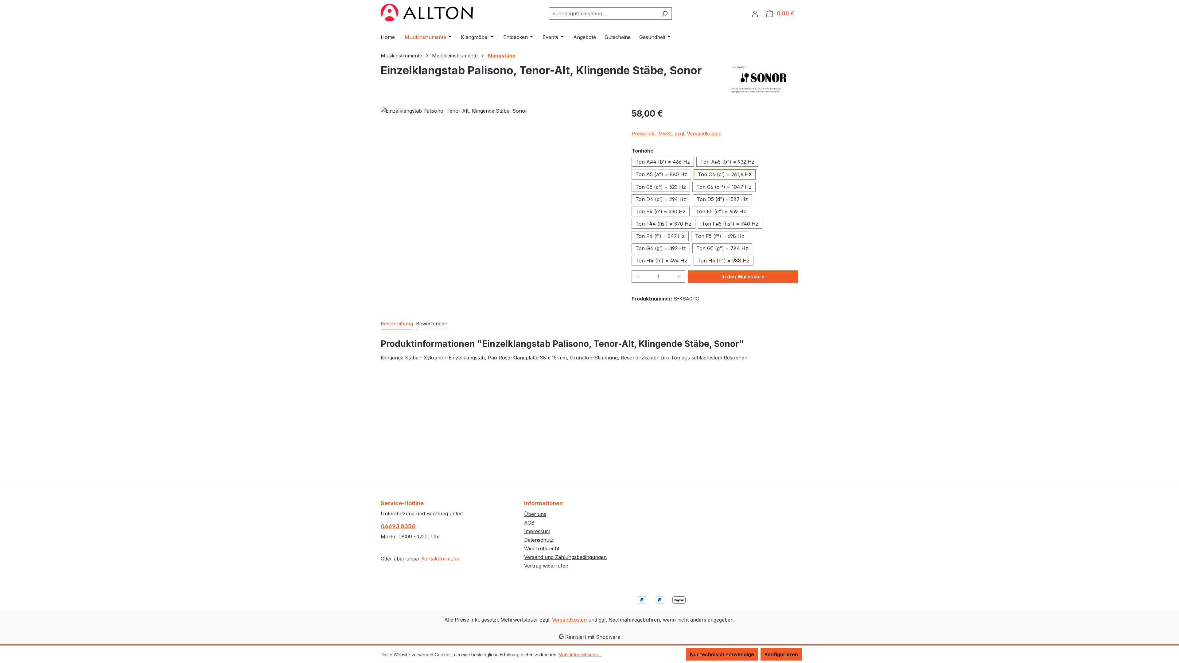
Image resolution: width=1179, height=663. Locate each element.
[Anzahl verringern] (638, 276)
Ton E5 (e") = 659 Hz (721, 211)
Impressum (537, 531)
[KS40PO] (500, 173)
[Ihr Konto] (755, 13)
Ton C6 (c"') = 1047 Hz (724, 187)
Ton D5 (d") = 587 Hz (722, 199)
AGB (529, 523)
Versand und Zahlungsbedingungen (565, 557)
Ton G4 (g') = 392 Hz (661, 248)
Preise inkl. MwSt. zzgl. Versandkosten (677, 133)
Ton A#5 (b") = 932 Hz (727, 162)
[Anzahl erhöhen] (679, 276)
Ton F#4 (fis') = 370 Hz (663, 224)
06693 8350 (398, 526)
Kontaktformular (440, 559)
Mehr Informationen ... (580, 654)
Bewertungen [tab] (431, 323)
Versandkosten (569, 620)
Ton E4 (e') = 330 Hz (661, 211)
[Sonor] (764, 79)
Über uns (535, 514)
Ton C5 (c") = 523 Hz (661, 187)
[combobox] (603, 13)
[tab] (397, 323)
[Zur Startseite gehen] (427, 12)
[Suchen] (664, 13)
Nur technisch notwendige (722, 654)
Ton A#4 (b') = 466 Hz (663, 162)
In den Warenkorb (743, 276)
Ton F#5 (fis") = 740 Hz (730, 224)
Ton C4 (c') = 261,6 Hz (725, 174)
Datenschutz (539, 540)
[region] (500, 173)
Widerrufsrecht (541, 548)
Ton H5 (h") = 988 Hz (723, 261)
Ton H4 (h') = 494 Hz (661, 261)
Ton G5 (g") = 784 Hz (722, 248)
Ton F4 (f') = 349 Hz (660, 236)
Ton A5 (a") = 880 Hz (661, 174)
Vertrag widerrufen (546, 566)
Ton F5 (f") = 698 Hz (719, 236)
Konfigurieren (781, 654)
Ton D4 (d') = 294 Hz (661, 199)
